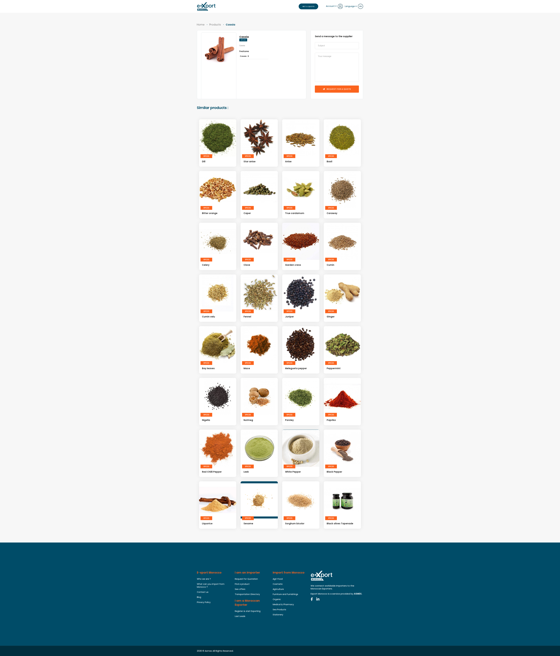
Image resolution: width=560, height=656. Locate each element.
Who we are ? (204, 578)
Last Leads (240, 616)
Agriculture (278, 589)
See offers (240, 589)
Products (215, 24)
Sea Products (279, 609)
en (360, 6)
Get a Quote (308, 6)
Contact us (202, 592)
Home (200, 24)
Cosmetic (278, 584)
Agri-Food (278, 578)
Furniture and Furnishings (285, 594)
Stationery (278, 614)
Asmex (208, 650)
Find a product (242, 584)
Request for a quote (338, 89)
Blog (199, 597)
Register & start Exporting (247, 611)
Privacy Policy (204, 602)
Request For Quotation (246, 578)
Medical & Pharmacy (283, 604)
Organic (277, 599)
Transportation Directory (247, 594)
